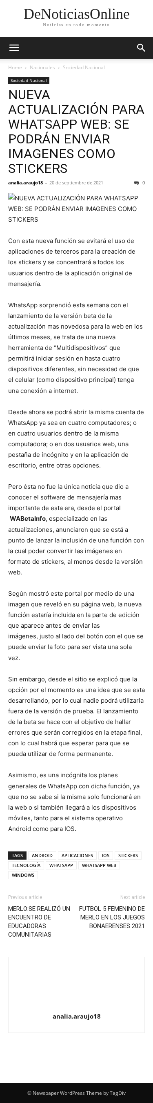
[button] (14, 48)
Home (15, 67)
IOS (105, 855)
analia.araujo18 (25, 182)
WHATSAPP (61, 865)
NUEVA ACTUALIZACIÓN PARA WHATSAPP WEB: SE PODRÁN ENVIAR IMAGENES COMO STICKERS (76, 131)
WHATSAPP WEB (99, 865)
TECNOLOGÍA (26, 865)
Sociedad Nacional (84, 67)
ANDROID (42, 855)
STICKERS (128, 855)
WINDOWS (23, 875)
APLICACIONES (77, 855)
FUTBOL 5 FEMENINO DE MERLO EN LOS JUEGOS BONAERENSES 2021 (112, 917)
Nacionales (42, 67)
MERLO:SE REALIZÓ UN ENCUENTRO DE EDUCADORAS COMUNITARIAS (39, 921)
